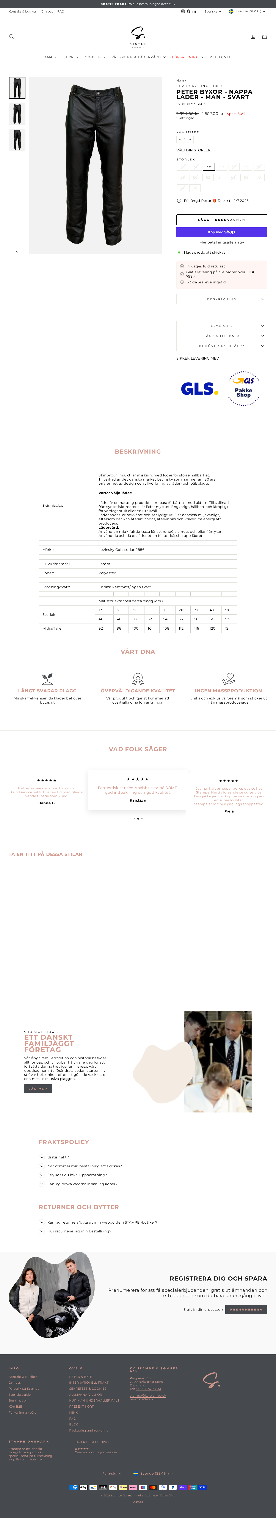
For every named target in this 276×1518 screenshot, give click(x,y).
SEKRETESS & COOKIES (88, 1388)
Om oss (47, 11)
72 (182, 188)
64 (220, 177)
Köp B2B (16, 1406)
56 (259, 167)
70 (259, 177)
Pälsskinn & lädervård (137, 57)
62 (208, 177)
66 (233, 177)
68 (246, 177)
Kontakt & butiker (23, 11)
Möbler (93, 57)
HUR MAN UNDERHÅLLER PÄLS (94, 1400)
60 (195, 177)
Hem (180, 80)
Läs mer (38, 1089)
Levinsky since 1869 (199, 86)
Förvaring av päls (22, 1412)
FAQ (60, 11)
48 (209, 167)
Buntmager (18, 1400)
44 (182, 167)
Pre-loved (221, 57)
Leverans (222, 325)
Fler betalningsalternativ (222, 242)
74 (195, 188)
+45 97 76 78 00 (148, 1389)
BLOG (74, 1424)
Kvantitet (187, 132)
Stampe (138, 1501)
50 (222, 167)
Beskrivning (222, 299)
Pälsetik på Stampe (24, 1388)
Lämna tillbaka (222, 336)
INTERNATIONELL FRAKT (88, 1382)
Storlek (185, 159)
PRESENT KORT (81, 1406)
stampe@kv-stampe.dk (148, 1395)
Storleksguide (20, 1394)
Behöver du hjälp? (222, 345)
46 (196, 167)
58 (182, 177)
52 (234, 167)
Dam (48, 57)
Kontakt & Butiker (23, 1376)
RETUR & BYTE (80, 1376)
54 (246, 167)
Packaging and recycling (89, 1430)
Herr (69, 57)
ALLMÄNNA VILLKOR (85, 1394)
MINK (73, 1412)
